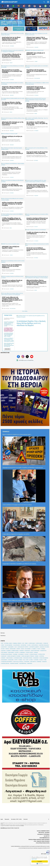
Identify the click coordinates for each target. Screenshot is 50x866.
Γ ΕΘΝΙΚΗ (34, 648)
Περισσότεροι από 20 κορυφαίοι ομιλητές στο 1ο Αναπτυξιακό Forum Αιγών (36, 71)
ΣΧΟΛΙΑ (41, 659)
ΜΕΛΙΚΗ (36, 656)
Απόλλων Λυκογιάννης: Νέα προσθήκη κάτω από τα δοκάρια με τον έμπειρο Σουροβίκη (12, 204)
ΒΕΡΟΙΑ (7, 648)
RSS (18, 828)
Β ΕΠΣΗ (3, 648)
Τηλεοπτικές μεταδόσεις (18, 661)
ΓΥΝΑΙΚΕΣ (43, 648)
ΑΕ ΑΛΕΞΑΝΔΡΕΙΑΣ (8, 645)
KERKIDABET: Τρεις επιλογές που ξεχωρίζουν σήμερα (10, 247)
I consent (40, 861)
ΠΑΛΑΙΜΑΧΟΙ (36, 658)
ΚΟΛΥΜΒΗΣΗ (21, 654)
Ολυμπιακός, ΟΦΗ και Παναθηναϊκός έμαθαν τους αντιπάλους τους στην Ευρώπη (12, 88)
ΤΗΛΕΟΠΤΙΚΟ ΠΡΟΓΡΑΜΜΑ (7, 661)
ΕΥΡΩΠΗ (17, 652)
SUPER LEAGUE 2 (39, 643)
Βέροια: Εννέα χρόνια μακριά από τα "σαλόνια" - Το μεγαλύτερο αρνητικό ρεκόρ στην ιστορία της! (9, 345)
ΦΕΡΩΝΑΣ (39, 661)
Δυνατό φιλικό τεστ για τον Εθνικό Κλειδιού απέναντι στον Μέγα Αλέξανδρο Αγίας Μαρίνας (11, 39)
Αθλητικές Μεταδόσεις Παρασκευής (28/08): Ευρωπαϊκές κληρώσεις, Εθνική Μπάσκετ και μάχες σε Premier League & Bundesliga (37, 106)
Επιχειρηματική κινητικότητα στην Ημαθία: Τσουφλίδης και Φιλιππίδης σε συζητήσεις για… (23, 467)
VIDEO (3, 645)
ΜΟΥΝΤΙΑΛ (42, 656)
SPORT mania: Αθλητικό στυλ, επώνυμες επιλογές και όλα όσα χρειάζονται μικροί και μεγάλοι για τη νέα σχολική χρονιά (12, 299)
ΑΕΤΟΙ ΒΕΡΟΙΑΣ (35, 645)
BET (2, 643)
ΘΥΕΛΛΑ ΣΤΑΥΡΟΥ (29, 652)
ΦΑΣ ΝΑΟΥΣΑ (33, 661)
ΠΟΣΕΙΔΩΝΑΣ (11, 659)
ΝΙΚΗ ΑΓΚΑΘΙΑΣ (10, 658)
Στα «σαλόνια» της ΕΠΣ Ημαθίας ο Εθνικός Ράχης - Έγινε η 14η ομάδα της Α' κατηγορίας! (37, 123)
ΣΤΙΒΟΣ (31, 659)
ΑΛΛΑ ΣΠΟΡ (36, 226)
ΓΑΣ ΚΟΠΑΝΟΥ (28, 648)
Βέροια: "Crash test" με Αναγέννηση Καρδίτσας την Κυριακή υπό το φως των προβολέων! (43, 19)
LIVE (23, 643)
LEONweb (22, 825)
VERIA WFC (46, 643)
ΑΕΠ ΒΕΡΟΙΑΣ (23, 645)
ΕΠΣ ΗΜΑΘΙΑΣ (12, 79)
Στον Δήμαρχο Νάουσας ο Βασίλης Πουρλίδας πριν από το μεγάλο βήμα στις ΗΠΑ (12, 103)
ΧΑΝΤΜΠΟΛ (29, 663)
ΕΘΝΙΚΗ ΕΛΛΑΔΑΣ (15, 650)
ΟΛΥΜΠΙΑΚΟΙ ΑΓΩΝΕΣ (18, 658)
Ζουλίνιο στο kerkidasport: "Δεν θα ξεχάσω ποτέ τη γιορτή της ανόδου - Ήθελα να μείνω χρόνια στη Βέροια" (9, 340)
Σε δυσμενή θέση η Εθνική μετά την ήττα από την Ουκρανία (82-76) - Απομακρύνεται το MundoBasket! (11, 55)
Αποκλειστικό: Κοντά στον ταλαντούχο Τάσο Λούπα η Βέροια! (43, 13)
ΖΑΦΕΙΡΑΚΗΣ (22, 652)
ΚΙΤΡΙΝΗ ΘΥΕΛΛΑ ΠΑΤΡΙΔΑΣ (7, 654)
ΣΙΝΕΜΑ (20, 659)
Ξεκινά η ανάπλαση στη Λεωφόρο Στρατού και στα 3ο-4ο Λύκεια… (17, 504)
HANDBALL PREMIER (17, 643)
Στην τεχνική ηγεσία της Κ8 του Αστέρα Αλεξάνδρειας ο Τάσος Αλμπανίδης (37, 152)
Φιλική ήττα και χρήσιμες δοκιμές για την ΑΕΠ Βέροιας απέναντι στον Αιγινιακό (12, 282)
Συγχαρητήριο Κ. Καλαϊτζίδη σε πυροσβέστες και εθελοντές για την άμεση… (20, 563)
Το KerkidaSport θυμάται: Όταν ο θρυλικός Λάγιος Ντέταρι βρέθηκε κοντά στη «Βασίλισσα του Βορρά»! (9, 330)
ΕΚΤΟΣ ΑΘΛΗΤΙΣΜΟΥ (37, 78)
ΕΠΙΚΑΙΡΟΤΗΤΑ (43, 650)
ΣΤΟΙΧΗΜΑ (35, 61)
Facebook (8, 828)
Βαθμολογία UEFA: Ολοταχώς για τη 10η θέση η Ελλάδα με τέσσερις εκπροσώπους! (12, 123)
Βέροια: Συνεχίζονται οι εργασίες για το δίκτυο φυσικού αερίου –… (17, 434)
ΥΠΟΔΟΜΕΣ (27, 661)
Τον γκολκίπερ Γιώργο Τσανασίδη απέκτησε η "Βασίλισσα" (31, 22)
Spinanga (3, 632)
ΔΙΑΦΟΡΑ (35, 113)
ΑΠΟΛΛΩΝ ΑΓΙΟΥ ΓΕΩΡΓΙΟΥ (23, 647)
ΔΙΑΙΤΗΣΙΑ (4, 650)
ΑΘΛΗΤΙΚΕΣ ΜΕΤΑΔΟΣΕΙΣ (44, 645)
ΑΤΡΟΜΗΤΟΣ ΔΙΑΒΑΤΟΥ (34, 647)
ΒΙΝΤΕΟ (18, 648)
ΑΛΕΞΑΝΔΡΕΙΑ (11, 647)
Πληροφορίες (7, 819)
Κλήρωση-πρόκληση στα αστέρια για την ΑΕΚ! (12, 137)
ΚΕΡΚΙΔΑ (36, 652)
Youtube (15, 828)
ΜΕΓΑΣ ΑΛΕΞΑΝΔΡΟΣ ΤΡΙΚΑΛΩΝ (28, 656)
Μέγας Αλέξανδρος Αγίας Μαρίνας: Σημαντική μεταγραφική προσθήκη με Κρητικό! (12, 153)
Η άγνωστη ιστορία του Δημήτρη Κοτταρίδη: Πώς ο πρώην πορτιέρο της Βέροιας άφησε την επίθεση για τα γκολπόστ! (37, 186)
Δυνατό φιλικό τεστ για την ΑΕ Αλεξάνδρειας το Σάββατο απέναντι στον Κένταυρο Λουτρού (36, 88)
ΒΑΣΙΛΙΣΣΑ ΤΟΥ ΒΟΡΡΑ (44, 647)
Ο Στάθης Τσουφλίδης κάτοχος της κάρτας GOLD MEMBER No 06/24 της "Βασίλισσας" (11, 219)
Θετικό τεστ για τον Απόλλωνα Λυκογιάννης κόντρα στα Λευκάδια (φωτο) (36, 249)
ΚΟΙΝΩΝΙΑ (15, 654)
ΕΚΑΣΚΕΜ (22, 650)
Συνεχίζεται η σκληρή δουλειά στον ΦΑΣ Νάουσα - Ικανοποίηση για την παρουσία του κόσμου (11, 23)
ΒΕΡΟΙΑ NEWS (13, 648)
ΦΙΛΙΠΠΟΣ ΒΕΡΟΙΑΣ (5, 663)
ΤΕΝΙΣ (45, 659)
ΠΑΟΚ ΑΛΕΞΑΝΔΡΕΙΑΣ (44, 658)
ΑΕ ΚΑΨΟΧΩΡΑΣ (17, 645)
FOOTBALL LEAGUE (8, 643)
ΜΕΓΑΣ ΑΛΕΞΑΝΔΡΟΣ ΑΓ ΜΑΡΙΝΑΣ (14, 656)
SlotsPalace (3, 635)
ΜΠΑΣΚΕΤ (11, 62)
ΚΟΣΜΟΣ (27, 654)
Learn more (34, 859)
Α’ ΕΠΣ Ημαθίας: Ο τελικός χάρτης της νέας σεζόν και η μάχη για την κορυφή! (31, 12)
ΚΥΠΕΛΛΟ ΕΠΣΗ (42, 654)
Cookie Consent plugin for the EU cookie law (40, 863)
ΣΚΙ (24, 659)
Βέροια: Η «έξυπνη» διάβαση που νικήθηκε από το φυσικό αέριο (17, 600)
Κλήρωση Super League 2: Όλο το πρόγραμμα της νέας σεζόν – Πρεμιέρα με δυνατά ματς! (37, 39)
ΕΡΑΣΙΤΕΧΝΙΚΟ (11, 652)
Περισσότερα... (25, 626)
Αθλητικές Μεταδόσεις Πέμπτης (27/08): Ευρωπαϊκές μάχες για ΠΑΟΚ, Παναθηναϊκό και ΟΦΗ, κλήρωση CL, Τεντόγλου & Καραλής (36, 282)
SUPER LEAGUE (32, 643)
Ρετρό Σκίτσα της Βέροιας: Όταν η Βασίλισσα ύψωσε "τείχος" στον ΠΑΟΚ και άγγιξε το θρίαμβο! (8, 335)
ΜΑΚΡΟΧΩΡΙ (4, 656)
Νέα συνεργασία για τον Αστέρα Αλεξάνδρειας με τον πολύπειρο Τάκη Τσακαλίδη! (12, 71)
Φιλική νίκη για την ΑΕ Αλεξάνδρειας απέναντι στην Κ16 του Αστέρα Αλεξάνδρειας (12, 266)
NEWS (26, 643)
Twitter (12, 828)
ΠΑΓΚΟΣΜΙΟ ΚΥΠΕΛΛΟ (28, 658)
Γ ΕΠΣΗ (38, 648)
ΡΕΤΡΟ (16, 659)
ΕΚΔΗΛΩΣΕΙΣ (27, 650)
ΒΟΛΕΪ (22, 648)
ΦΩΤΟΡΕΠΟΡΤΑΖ (23, 663)
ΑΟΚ (16, 647)
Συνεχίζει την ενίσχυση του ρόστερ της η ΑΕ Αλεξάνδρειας (37, 233)
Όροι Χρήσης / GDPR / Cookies (16, 819)
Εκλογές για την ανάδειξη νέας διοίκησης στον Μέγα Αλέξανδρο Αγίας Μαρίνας (12, 186)
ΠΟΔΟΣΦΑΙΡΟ (36, 47)
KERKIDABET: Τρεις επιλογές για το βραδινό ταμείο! (36, 53)
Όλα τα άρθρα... (25, 311)
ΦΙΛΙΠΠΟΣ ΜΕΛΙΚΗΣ (14, 663)
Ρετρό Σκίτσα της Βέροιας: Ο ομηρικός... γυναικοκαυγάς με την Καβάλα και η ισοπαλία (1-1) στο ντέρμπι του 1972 (9, 324)
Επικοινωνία (26, 819)
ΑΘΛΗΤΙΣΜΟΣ (4, 647)
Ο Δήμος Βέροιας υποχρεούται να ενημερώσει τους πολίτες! (16, 534)
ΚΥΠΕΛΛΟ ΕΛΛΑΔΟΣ (34, 654)
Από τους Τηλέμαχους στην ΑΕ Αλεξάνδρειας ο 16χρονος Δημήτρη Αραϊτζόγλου (11, 169)
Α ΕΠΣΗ (29, 645)
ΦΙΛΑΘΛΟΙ (44, 661)
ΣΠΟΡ (27, 659)
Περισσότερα (7, 349)
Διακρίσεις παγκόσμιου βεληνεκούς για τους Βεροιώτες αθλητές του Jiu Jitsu (37, 218)
